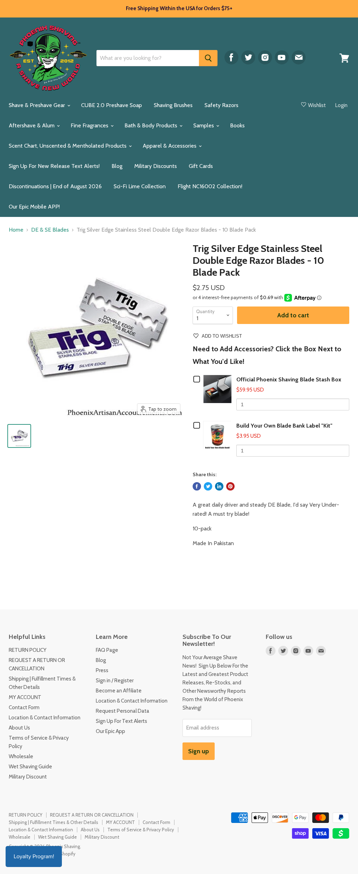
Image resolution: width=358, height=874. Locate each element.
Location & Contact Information (44, 717)
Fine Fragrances (90, 125)
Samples (204, 125)
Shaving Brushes (173, 105)
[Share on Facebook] (197, 486)
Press (102, 670)
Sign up (198, 751)
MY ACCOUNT (25, 697)
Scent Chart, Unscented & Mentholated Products (68, 145)
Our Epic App (110, 731)
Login (341, 105)
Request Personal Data (122, 711)
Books (237, 125)
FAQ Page (107, 650)
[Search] (208, 58)
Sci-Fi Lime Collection (140, 186)
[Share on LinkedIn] (219, 486)
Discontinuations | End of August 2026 (55, 186)
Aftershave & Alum (32, 125)
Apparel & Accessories (170, 145)
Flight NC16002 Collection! (210, 186)
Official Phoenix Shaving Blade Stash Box (288, 379)
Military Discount (28, 777)
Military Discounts (155, 166)
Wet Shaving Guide (30, 766)
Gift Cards (201, 166)
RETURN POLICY (27, 650)
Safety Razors (221, 105)
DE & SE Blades (50, 230)
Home (16, 230)
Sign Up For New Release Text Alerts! (54, 166)
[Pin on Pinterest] (230, 486)
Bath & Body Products (151, 125)
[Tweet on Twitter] (208, 486)
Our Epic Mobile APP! (34, 206)
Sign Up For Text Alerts (121, 721)
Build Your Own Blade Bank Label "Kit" (284, 425)
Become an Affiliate (119, 691)
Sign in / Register (115, 680)
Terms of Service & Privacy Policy (140, 829)
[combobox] (147, 58)
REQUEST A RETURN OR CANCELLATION (92, 815)
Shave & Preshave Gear (37, 105)
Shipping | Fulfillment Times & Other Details (53, 822)
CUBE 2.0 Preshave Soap (111, 105)
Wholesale (21, 756)
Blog (117, 166)
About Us (19, 728)
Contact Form (24, 707)
